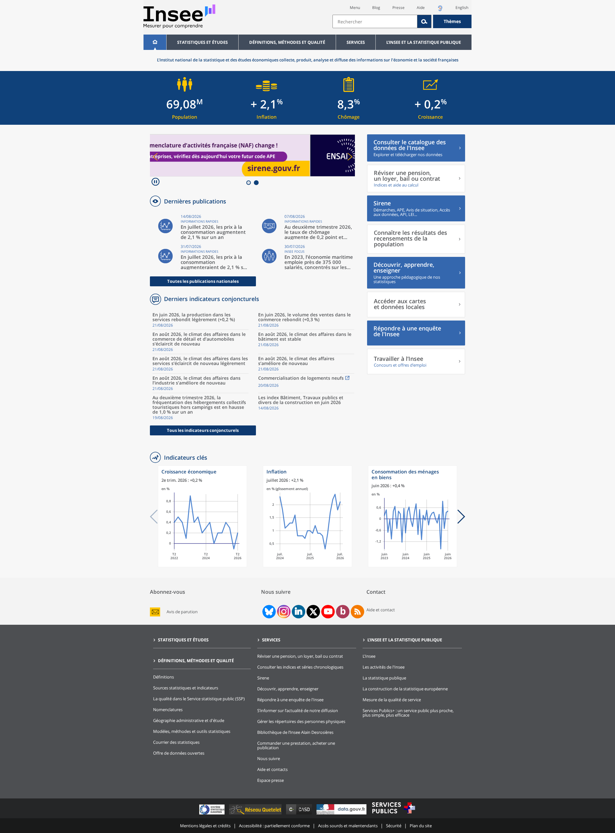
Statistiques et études (202, 42)
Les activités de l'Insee (384, 667)
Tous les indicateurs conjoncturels (203, 430)
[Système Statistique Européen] (212, 814)
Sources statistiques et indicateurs (185, 688)
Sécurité (393, 826)
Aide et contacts (272, 769)
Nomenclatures (168, 709)
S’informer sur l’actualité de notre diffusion (297, 710)
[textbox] (374, 21)
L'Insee (369, 656)
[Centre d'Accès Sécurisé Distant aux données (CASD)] (299, 814)
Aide (421, 7)
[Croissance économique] (202, 566)
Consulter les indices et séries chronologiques (300, 667)
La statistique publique (384, 678)
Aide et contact (380, 610)
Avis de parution (182, 612)
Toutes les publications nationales (203, 281)
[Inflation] (307, 566)
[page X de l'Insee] (313, 612)
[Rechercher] (424, 21)
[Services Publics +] (393, 814)
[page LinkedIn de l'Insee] (299, 612)
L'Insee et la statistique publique (423, 42)
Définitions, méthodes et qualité (287, 42)
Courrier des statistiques (176, 742)
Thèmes (452, 21)
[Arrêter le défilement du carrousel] (155, 182)
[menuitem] (155, 42)
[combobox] (402, 21)
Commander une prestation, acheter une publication (296, 745)
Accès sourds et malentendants (348, 826)
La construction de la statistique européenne (405, 689)
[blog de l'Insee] (343, 611)
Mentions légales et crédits (205, 826)
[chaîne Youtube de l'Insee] (328, 611)
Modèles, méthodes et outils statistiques (191, 731)
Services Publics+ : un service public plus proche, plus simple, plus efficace (408, 713)
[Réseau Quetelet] (256, 814)
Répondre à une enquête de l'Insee (290, 699)
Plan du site (421, 826)
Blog (376, 7)
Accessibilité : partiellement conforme (274, 826)
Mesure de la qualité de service (392, 699)
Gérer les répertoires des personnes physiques (301, 721)
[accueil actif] (155, 42)
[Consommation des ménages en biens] (412, 566)
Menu (355, 7)
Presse (398, 7)
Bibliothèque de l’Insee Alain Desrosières (295, 732)
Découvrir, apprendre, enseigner (287, 689)
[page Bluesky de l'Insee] (268, 611)
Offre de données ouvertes (178, 753)
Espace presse (270, 780)
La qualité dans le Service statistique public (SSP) (199, 699)
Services (356, 42)
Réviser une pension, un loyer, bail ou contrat (300, 656)
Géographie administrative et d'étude (188, 720)
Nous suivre (268, 758)
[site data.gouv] (342, 814)
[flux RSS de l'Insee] (357, 611)
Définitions (163, 677)
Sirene (263, 678)
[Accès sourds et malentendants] (440, 10)
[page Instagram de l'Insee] (283, 611)
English (461, 7)
